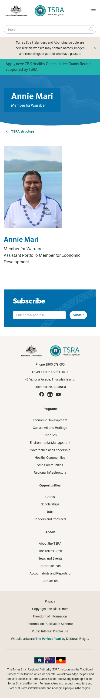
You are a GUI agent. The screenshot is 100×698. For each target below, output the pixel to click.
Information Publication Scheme (50, 624)
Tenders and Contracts (50, 519)
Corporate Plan (50, 566)
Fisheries (50, 435)
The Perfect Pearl (48, 639)
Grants (50, 497)
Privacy (50, 601)
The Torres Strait (50, 551)
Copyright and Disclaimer (50, 609)
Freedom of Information (50, 616)
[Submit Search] (91, 29)
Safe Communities (50, 465)
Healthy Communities (50, 457)
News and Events (50, 558)
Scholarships (50, 504)
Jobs (50, 512)
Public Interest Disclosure (50, 631)
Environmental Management (50, 443)
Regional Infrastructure (50, 472)
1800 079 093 (55, 364)
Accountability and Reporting (50, 573)
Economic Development (50, 420)
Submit (78, 315)
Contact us (50, 581)
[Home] (48, 11)
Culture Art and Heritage (50, 428)
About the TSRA (50, 543)
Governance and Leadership (50, 450)
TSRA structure (22, 132)
